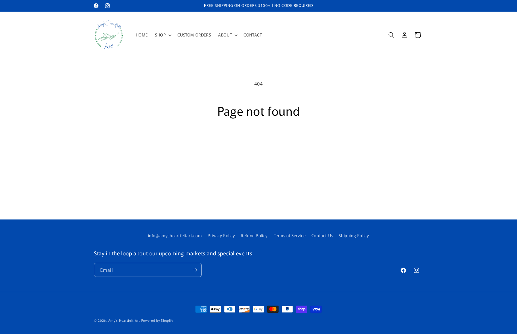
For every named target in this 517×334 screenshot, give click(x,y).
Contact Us (322, 235)
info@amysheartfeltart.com (175, 235)
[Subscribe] (194, 270)
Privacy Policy (221, 235)
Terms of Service (290, 235)
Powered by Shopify (157, 320)
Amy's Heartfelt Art (124, 320)
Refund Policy (254, 235)
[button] (162, 34)
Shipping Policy (354, 235)
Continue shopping (258, 140)
